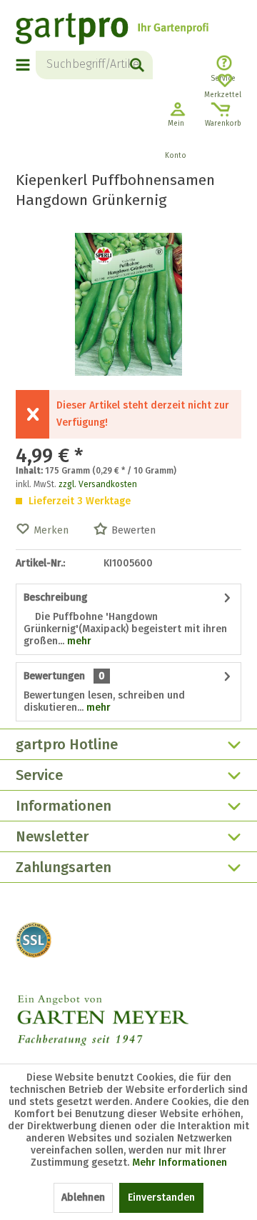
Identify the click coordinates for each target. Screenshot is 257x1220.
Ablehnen (83, 1197)
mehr (77, 641)
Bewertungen (54, 676)
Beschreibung (55, 597)
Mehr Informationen (179, 1162)
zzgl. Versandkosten (98, 484)
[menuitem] (25, 65)
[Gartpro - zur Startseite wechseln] (112, 31)
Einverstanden (161, 1197)
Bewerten (133, 530)
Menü (23, 65)
